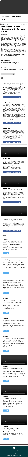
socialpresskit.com (14, 453)
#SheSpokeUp (12, 69)
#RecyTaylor (4, 69)
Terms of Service (18, 455)
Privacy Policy (12, 455)
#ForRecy (20, 69)
